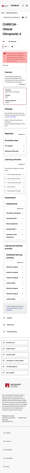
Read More (22, 84)
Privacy (7, 466)
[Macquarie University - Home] (5, 6)
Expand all (22, 134)
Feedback (8, 433)
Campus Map (9, 458)
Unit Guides (13, 117)
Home (2, 13)
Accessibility (9, 449)
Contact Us (8, 441)
